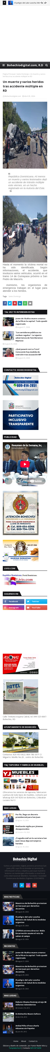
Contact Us (33, 1041)
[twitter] (36, 601)
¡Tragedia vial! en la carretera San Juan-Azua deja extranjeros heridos (31, 841)
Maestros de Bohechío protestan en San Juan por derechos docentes (31, 906)
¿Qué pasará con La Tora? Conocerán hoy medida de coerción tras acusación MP (28, 352)
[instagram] (13, 607)
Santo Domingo (23, 74)
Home (15, 1041)
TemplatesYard (15, 1048)
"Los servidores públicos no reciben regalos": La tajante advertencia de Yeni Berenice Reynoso (29, 336)
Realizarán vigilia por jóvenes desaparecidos (29, 827)
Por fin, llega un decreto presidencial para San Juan (28, 816)
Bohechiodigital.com (13, 96)
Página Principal (9, 74)
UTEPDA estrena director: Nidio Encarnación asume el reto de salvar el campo (30, 933)
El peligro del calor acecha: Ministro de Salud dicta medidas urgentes (31, 920)
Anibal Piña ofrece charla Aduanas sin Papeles (27, 1027)
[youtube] (36, 607)
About (23, 1041)
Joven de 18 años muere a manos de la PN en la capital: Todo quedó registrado (31, 321)
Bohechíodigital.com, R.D (25, 65)
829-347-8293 (35, 1048)
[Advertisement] (25, 33)
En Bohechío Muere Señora (28, 1014)
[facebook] (13, 601)
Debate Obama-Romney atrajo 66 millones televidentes (31, 1003)
